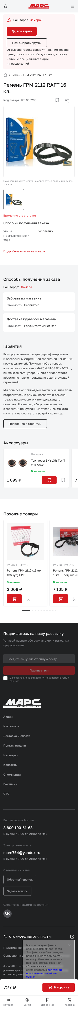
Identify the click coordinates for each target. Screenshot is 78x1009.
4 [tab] (38, 610)
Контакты (10, 764)
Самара (26, 287)
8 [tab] (50, 610)
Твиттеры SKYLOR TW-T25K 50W (48, 463)
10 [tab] (55, 610)
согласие (21, 677)
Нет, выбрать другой (27, 42)
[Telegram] (45, 105)
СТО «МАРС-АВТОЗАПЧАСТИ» (30, 936)
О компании (12, 774)
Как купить (11, 726)
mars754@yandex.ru (21, 852)
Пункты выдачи (14, 745)
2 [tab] (32, 610)
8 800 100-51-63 (18, 827)
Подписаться (39, 670)
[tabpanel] (25, 563)
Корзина (69, 1004)
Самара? (36, 20)
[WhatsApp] (65, 105)
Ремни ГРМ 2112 (17, 565)
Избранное (47, 1004)
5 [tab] (41, 610)
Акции (8, 716)
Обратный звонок (20, 879)
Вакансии (10, 784)
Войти (27, 1004)
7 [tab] (47, 610)
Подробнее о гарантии (25, 423)
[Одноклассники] (59, 105)
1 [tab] (26, 610)
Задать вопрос (17, 891)
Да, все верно (22, 31)
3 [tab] (35, 610)
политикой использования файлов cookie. (44, 973)
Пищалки (37, 454)
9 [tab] (52, 610)
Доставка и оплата (16, 736)
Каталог (8, 1004)
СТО (6, 793)
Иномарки (10, 755)
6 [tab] (44, 610)
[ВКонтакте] (52, 105)
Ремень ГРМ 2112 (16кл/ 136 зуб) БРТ (24, 573)
